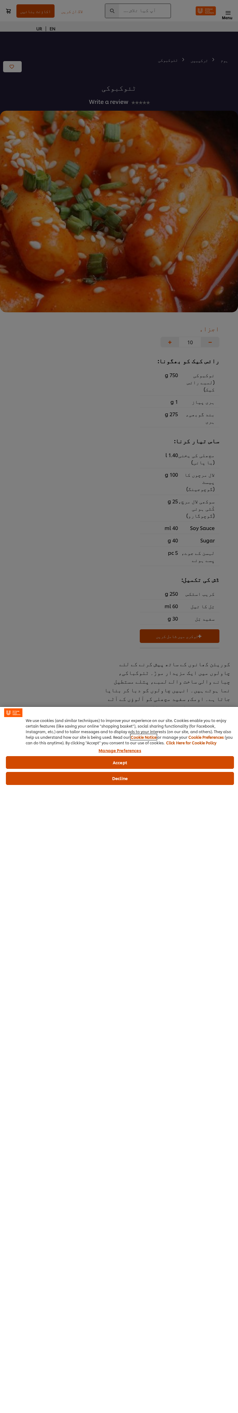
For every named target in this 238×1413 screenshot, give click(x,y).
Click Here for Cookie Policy (191, 742)
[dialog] (119, 1059)
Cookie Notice (143, 737)
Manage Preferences (120, 750)
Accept (120, 762)
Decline (120, 778)
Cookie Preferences (206, 737)
